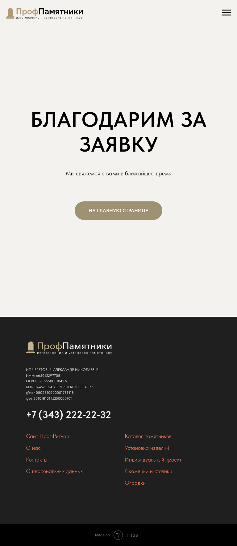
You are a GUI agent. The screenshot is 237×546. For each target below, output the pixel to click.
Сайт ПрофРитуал (47, 436)
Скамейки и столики (148, 471)
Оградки (135, 482)
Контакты (36, 459)
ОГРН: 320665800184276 (47, 381)
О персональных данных (54, 471)
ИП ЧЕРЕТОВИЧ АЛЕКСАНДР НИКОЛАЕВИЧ (62, 370)
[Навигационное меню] (226, 13)
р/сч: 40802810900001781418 (50, 392)
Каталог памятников (148, 436)
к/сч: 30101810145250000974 (49, 398)
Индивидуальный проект (153, 459)
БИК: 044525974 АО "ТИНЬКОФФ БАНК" (59, 387)
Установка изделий (147, 448)
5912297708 (50, 375)
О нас (33, 448)
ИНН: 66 (33, 375)
